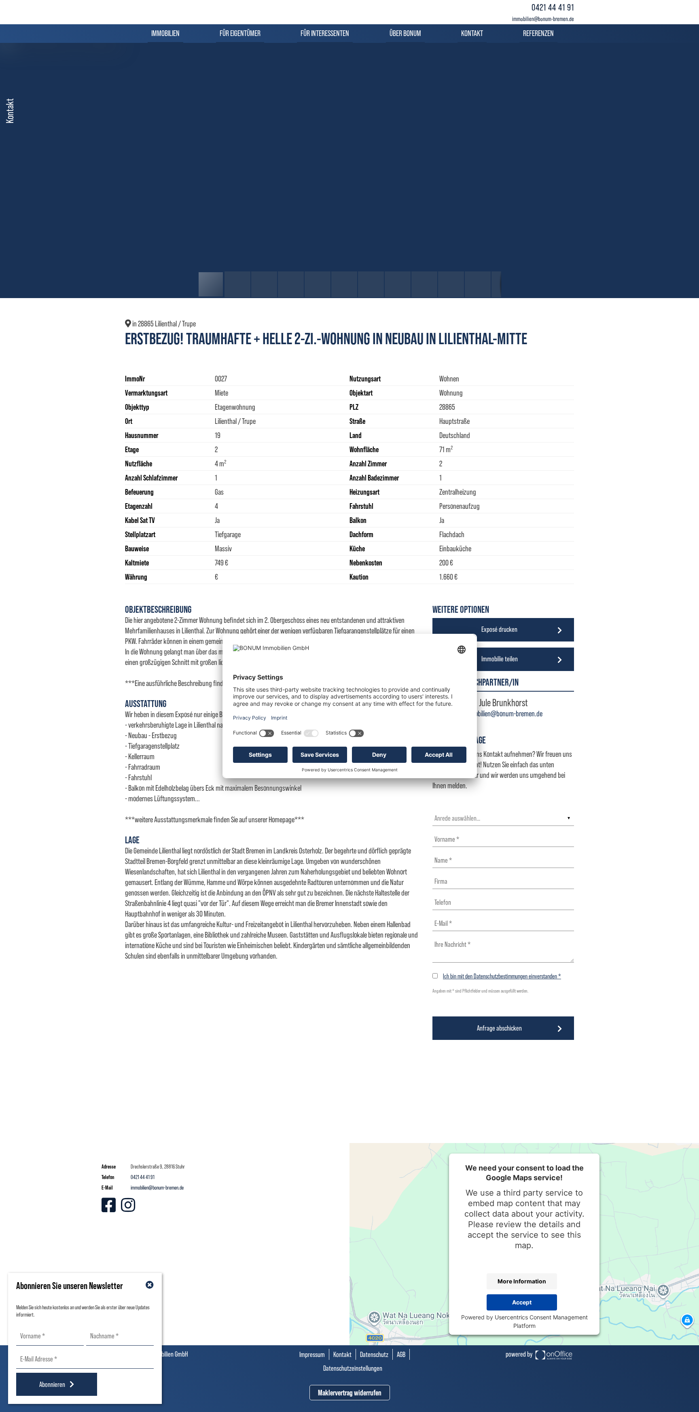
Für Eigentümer (240, 33)
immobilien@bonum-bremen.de (543, 18)
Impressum (312, 1354)
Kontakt (472, 33)
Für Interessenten (325, 33)
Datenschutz (374, 1354)
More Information (522, 1281)
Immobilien (165, 33)
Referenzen (538, 33)
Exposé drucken (499, 629)
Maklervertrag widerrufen (349, 1392)
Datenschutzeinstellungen (352, 1368)
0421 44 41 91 (553, 7)
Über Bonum (405, 33)
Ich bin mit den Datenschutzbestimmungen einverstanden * (502, 976)
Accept (522, 1302)
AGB (401, 1354)
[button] (493, 50)
